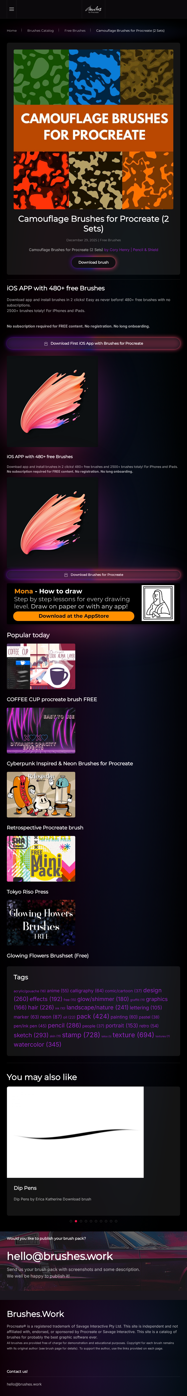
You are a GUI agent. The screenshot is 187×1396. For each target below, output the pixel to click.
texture (133, 1035)
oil (69, 1017)
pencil (64, 1025)
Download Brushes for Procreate (97, 575)
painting (124, 1017)
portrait (122, 1025)
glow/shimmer (103, 999)
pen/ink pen (30, 1025)
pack (93, 1016)
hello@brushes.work (60, 1255)
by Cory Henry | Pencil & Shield (130, 249)
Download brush (93, 262)
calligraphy (87, 990)
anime (58, 990)
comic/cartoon (123, 990)
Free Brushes (110, 240)
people (93, 1026)
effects (46, 999)
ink (60, 1008)
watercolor (38, 1044)
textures (163, 1036)
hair (41, 1007)
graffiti (137, 1000)
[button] (11, 9)
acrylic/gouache (30, 991)
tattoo (106, 1036)
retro (149, 1026)
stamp (81, 1035)
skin (55, 1036)
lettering (146, 1008)
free (70, 1000)
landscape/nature (98, 1007)
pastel (149, 1017)
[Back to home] (93, 9)
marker (26, 1017)
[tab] (71, 1221)
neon (51, 1017)
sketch (31, 1035)
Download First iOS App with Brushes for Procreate (97, 343)
